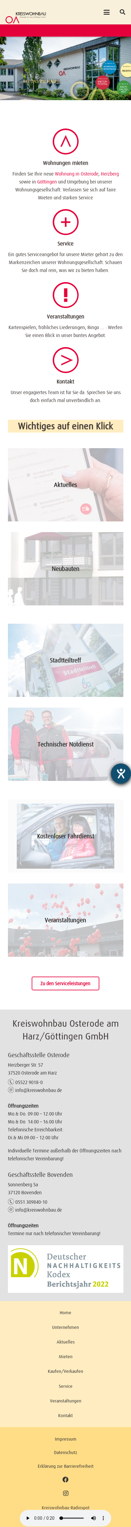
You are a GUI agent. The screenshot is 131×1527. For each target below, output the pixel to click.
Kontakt (65, 382)
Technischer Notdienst (66, 744)
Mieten (66, 1356)
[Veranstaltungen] (66, 295)
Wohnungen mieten (65, 163)
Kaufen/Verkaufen (65, 1371)
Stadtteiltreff (65, 660)
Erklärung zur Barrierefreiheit (66, 1466)
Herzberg (110, 173)
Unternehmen (65, 1327)
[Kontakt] (66, 360)
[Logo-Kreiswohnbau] (25, 18)
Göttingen (47, 181)
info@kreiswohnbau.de (38, 1090)
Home (65, 1312)
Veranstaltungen (65, 317)
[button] (106, 12)
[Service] (66, 222)
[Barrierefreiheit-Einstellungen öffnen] (121, 774)
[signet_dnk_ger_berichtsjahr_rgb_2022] (65, 1269)
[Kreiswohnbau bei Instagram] (65, 1493)
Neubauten (66, 568)
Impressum (65, 1439)
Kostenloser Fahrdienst (65, 836)
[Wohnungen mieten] (66, 141)
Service (65, 244)
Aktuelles (65, 484)
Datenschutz (65, 1452)
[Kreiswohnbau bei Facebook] (65, 1479)
